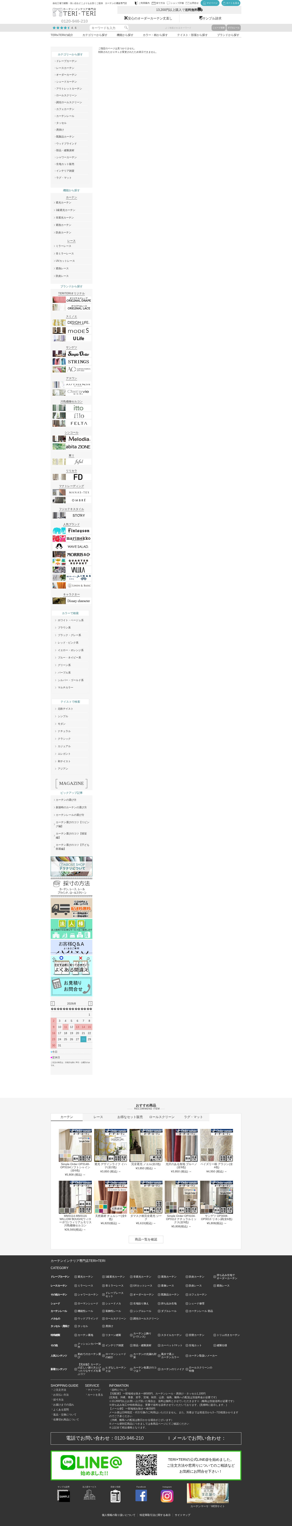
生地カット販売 (65, 164)
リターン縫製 (113, 1335)
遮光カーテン (63, 202)
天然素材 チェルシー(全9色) (110, 1217)
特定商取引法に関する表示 (155, 1514)
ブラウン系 (64, 627)
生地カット (195, 1345)
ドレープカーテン (66, 61)
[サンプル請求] (63, 1501)
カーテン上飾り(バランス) (142, 1335)
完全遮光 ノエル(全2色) (146, 1164)
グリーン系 (64, 665)
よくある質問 (61, 1409)
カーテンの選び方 (66, 799)
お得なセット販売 (130, 1117)
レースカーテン (65, 67)
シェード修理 (196, 1303)
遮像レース (167, 1285)
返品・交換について (64, 1414)
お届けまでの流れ (63, 1404)
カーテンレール (65, 115)
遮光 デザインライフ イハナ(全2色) (111, 1165)
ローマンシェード (88, 1303)
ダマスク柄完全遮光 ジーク (146, 1217)
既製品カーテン (65, 136)
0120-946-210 (129, 1438)
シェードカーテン (66, 81)
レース (98, 1117)
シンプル (63, 716)
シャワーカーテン (66, 157)
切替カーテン (196, 1335)
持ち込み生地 (169, 1303)
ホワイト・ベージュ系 (71, 620)
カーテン (66, 1117)
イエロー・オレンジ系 (71, 650)
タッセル (61, 122)
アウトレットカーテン (69, 88)
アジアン (63, 768)
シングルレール (142, 1311)
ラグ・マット (64, 177)
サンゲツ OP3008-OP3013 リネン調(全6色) (216, 1217)
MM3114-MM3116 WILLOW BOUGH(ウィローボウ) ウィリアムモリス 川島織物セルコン (75, 1220)
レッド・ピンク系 (68, 642)
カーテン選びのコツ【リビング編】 (72, 824)
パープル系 (64, 672)
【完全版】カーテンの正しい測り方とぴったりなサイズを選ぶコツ (89, 1369)
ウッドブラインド (66, 143)
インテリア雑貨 (65, 170)
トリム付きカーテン (228, 1335)
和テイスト (64, 761)
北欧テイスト (65, 708)
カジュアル (64, 746)
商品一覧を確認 (146, 1239)
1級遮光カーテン (65, 210)
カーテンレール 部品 (201, 1311)
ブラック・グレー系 (69, 635)
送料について (119, 1389)
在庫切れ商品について (66, 1419)
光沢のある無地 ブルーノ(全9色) (181, 1165)
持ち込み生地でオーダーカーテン (227, 1277)
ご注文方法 (59, 1389)
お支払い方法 (61, 1394)
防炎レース (62, 275)
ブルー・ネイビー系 (69, 657)
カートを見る (95, 1394)
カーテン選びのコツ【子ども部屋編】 (72, 846)
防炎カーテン (63, 232)
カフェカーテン (65, 109)
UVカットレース (65, 260)
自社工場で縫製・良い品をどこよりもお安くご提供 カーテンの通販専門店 (90, 3)
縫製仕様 (222, 1345)
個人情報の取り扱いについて (118, 1514)
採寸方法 (58, 1399)
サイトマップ (182, 1514)
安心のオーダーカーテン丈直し (150, 18)
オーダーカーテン (66, 74)
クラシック (64, 738)
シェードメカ (113, 1303)
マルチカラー (65, 687)
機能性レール (85, 1311)
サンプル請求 (211, 18)
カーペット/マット (172, 1345)
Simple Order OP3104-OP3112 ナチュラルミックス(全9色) (181, 1219)
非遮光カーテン (65, 217)
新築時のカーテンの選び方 (71, 807)
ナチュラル (64, 731)
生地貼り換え (141, 1303)
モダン (62, 723)
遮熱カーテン (63, 224)
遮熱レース (62, 268)
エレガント (64, 753)
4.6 (74, 27)
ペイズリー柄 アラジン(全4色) (216, 1165)
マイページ (94, 1389)
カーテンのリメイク (172, 1369)
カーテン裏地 (85, 1335)
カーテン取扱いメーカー (203, 1355)
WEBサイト (218, 1506)
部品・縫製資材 (65, 150)
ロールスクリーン (66, 95)
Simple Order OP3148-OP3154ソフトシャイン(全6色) (75, 1167)
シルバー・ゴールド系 (71, 680)
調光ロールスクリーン (69, 102)
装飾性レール (113, 1311)
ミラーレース (63, 245)
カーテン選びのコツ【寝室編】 (71, 835)
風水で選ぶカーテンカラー (170, 1356)
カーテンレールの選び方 (70, 814)
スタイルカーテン (171, 1335)
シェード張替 (219, 28)
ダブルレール (234, 28)
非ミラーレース (65, 253)
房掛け (60, 129)
